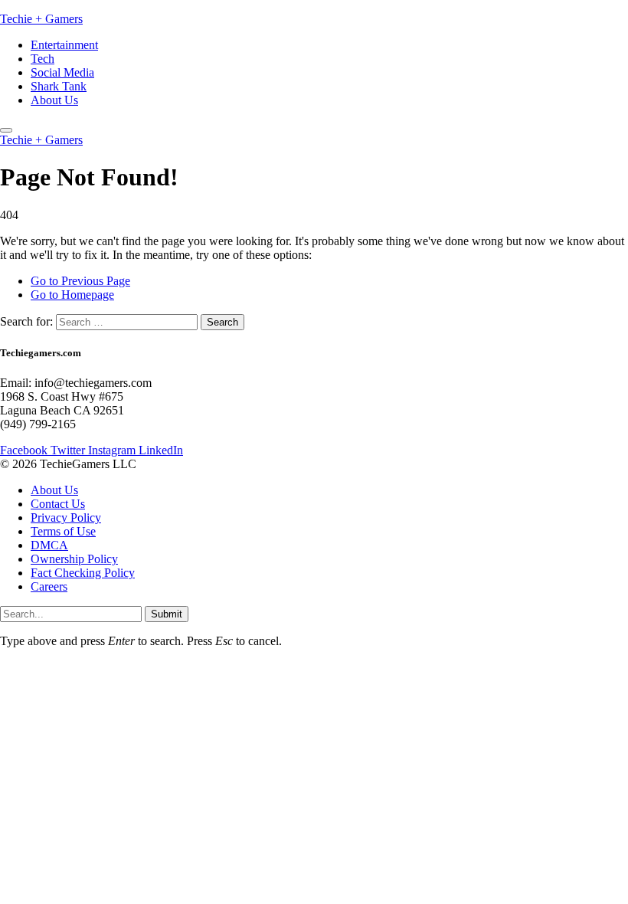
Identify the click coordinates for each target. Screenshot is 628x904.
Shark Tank (59, 86)
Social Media (62, 72)
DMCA (49, 545)
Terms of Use (63, 531)
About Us (54, 99)
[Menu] (6, 130)
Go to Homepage (72, 294)
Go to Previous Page (80, 280)
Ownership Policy (74, 558)
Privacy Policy (66, 517)
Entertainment (64, 44)
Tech (42, 58)
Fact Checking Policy (83, 572)
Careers (49, 586)
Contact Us (58, 503)
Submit (166, 614)
